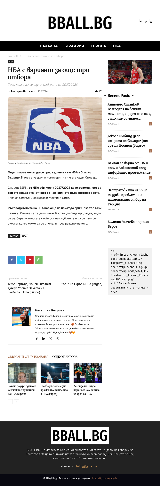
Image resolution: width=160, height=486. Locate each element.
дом (10, 56)
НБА (18, 56)
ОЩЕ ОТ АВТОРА (64, 357)
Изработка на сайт (104, 478)
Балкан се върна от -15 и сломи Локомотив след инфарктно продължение (129, 168)
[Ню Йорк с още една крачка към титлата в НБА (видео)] (55, 373)
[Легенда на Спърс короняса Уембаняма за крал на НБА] (88, 373)
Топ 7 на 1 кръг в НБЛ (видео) (81, 284)
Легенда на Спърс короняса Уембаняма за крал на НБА (87, 390)
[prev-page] (10, 401)
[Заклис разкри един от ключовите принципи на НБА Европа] (22, 373)
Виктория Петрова (22, 91)
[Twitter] (21, 260)
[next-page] (16, 401)
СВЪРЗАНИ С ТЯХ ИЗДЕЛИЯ (28, 357)
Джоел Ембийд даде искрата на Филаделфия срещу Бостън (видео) (128, 141)
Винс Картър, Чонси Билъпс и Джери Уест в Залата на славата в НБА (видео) (29, 288)
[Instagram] (145, 20)
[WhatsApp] (39, 260)
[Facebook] (140, 20)
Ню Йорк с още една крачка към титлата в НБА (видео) (54, 390)
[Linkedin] (150, 20)
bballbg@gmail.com (87, 466)
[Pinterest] (30, 260)
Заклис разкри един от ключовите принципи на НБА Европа (22, 390)
